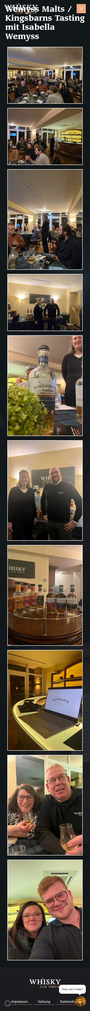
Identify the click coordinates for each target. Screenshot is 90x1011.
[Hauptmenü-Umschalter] (81, 8)
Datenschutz (69, 1002)
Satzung (44, 1002)
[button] (7, 1003)
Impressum (19, 1002)
